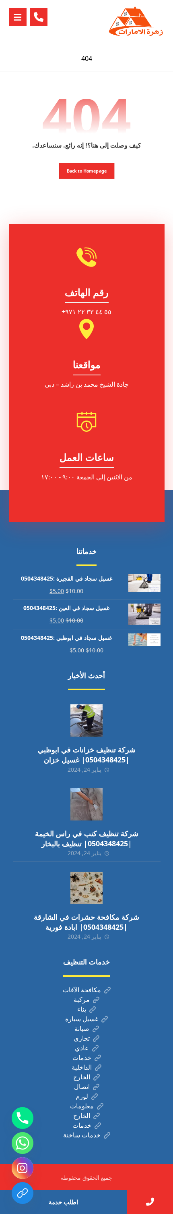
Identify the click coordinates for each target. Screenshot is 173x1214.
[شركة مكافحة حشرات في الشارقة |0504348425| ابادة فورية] (86, 888)
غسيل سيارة (81, 1018)
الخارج (81, 1076)
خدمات (81, 1057)
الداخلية (82, 1067)
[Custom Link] (22, 1193)
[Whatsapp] (22, 1143)
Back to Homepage (86, 171)
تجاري (82, 1038)
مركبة (82, 999)
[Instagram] (22, 1168)
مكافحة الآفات (82, 989)
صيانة (81, 1028)
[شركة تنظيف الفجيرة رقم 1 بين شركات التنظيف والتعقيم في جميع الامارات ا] (136, 23)
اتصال (82, 1086)
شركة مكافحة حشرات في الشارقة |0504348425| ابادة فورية (86, 922)
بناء (81, 1009)
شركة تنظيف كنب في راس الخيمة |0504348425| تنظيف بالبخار (86, 838)
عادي (82, 1047)
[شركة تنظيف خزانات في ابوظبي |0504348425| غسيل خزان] (86, 720)
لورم (82, 1096)
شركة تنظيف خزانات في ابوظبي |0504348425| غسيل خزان (87, 754)
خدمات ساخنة (82, 1135)
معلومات (82, 1106)
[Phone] (22, 1118)
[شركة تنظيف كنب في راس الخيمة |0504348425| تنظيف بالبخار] (86, 804)
